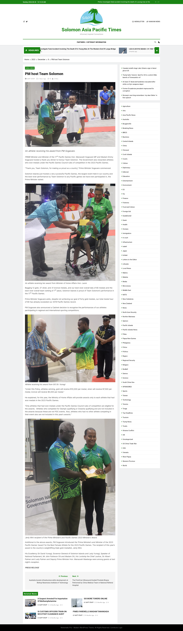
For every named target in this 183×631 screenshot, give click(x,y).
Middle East (127, 290)
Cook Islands (127, 154)
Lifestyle (126, 264)
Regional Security (129, 360)
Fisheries (126, 203)
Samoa (125, 373)
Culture (125, 163)
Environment (127, 185)
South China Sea (128, 382)
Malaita (125, 277)
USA (124, 448)
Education (126, 176)
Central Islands (128, 141)
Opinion (125, 321)
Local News (30, 68)
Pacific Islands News (130, 330)
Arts (124, 111)
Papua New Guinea (129, 338)
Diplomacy (126, 168)
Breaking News (128, 128)
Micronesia (127, 286)
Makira (125, 273)
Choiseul (126, 150)
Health (125, 225)
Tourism (125, 417)
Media (125, 282)
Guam (125, 220)
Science (125, 378)
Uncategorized (128, 439)
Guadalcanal (127, 216)
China (125, 146)
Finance (125, 198)
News (125, 308)
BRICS (125, 132)
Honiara (125, 229)
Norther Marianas (129, 317)
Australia (126, 119)
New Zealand (127, 303)
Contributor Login (116, 627)
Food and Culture (129, 207)
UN (124, 435)
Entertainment (128, 181)
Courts (125, 159)
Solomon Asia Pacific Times (91, 29)
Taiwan (125, 395)
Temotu (125, 404)
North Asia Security (129, 312)
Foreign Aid (127, 211)
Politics (125, 352)
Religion (125, 365)
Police (125, 347)
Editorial (126, 172)
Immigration (127, 233)
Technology (127, 400)
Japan (125, 251)
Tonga (125, 409)
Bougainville (127, 124)
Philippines (126, 343)
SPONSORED (127, 387)
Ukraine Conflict (128, 430)
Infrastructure (127, 242)
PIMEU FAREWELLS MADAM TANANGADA (91, 611)
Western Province (129, 461)
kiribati (125, 255)
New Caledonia (128, 299)
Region (125, 356)
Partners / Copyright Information (91, 42)
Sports (125, 391)
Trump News (127, 422)
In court (125, 238)
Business (126, 137)
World (125, 466)
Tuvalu (125, 426)
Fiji (124, 194)
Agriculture (126, 106)
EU (124, 190)
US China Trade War (130, 444)
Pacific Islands (128, 325)
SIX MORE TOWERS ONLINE (95, 599)
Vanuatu (125, 452)
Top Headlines (128, 413)
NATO (125, 295)
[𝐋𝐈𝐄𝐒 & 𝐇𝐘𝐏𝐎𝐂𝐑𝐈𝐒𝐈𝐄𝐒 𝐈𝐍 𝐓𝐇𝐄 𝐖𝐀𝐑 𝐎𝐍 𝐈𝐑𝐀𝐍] (78, 52)
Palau (125, 334)
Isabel (125, 246)
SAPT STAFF (31, 79)
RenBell (125, 369)
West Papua (127, 457)
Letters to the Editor (130, 260)
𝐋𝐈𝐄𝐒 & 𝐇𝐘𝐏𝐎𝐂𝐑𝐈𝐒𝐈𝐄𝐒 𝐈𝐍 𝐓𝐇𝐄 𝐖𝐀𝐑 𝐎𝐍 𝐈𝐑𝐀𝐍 (132, 2)
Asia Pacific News (129, 115)
